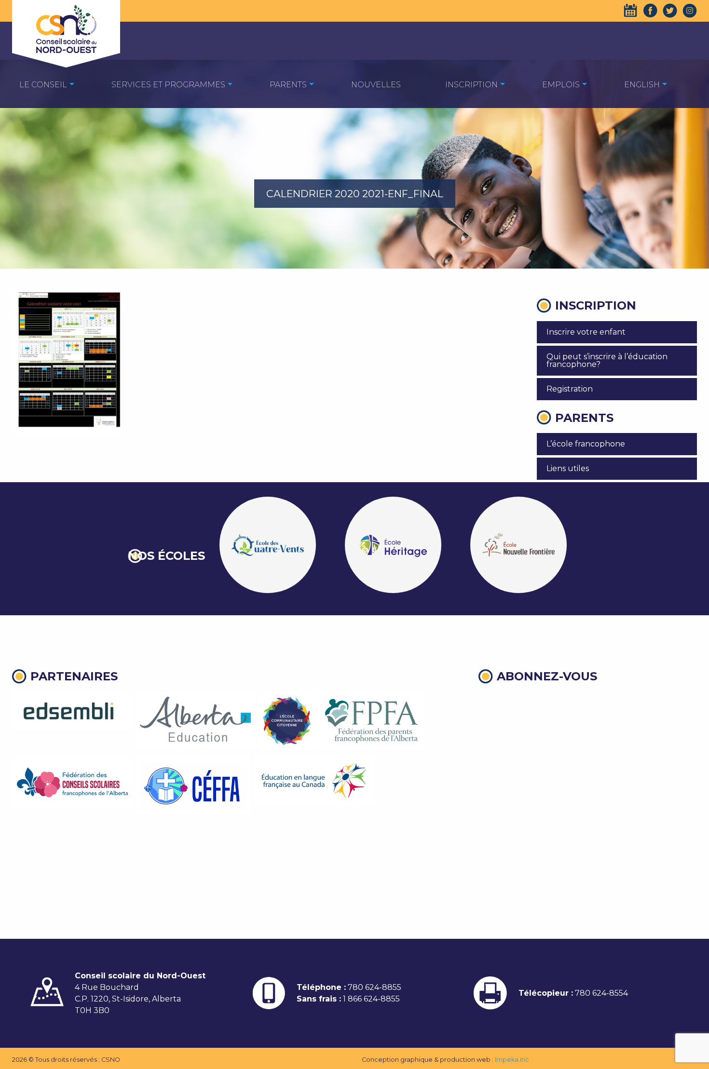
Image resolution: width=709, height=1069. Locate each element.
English (642, 84)
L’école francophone (585, 443)
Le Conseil (43, 84)
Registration (569, 388)
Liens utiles (567, 468)
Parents (288, 84)
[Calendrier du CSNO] (630, 10)
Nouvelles (376, 84)
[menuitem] (43, 84)
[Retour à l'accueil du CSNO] (66, 29)
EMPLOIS (561, 84)
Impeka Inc (512, 1059)
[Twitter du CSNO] (670, 10)
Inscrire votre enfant (586, 332)
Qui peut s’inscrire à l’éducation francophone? (607, 360)
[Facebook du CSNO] (650, 10)
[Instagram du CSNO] (689, 10)
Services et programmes (168, 84)
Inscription (471, 84)
